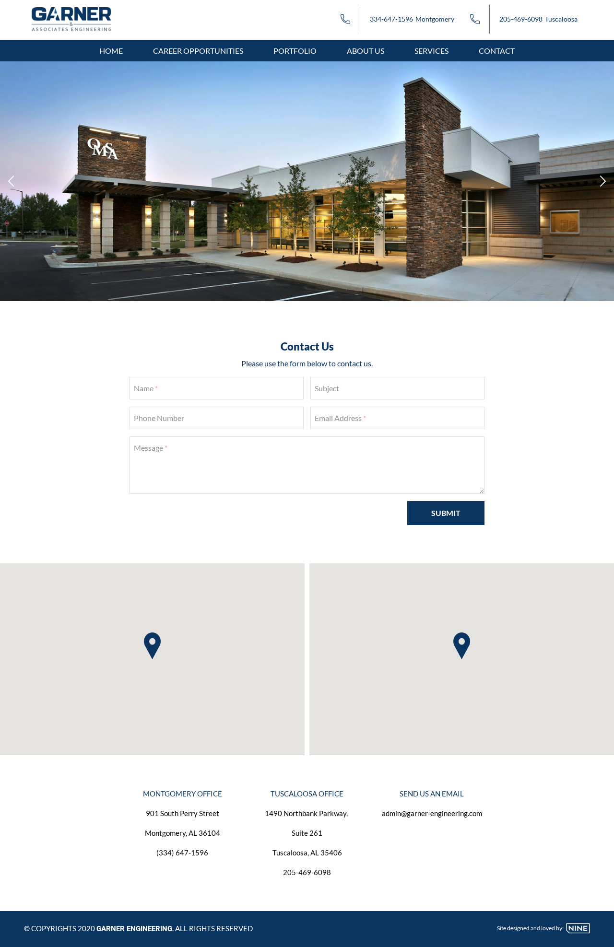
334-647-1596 (391, 19)
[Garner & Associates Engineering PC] (80, 18)
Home (111, 50)
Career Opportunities (198, 50)
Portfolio (295, 50)
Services (431, 50)
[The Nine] (578, 930)
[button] (152, 645)
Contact (497, 50)
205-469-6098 (521, 19)
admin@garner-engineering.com (432, 813)
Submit (445, 512)
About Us (365, 50)
